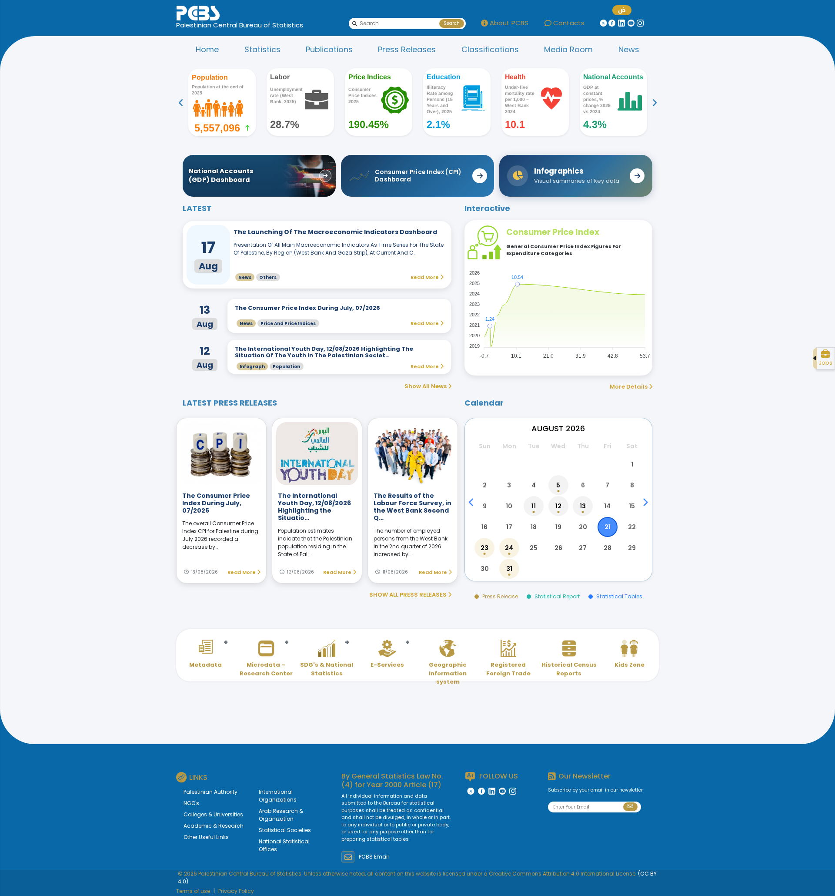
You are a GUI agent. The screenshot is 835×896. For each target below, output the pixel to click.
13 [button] (583, 506)
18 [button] (534, 527)
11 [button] (533, 506)
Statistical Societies (285, 830)
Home (207, 49)
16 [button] (484, 527)
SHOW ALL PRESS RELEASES (408, 595)
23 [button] (484, 548)
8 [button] (632, 485)
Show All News (426, 386)
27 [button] (583, 548)
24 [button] (509, 548)
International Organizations (278, 795)
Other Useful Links (206, 837)
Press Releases (407, 49)
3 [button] (509, 485)
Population (286, 366)
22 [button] (632, 527)
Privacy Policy (236, 891)
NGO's (191, 803)
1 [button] (632, 464)
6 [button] (583, 485)
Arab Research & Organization (281, 814)
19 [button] (558, 527)
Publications (329, 49)
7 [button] (607, 485)
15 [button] (632, 506)
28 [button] (607, 548)
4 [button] (533, 485)
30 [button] (485, 568)
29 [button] (632, 548)
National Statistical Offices (284, 845)
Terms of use (193, 891)
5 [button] (558, 485)
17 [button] (509, 527)
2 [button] (485, 485)
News (628, 49)
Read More (242, 572)
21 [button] (608, 527)
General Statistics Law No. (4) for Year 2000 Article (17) (392, 780)
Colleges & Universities (213, 814)
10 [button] (509, 506)
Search (452, 23)
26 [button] (558, 548)
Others (268, 277)
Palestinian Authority (210, 791)
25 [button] (534, 548)
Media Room (568, 49)
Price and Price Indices (288, 323)
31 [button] (509, 568)
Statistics (262, 49)
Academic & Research (214, 825)
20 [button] (583, 527)
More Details (629, 387)
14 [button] (607, 506)
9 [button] (485, 506)
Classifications (490, 49)
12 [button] (558, 506)
